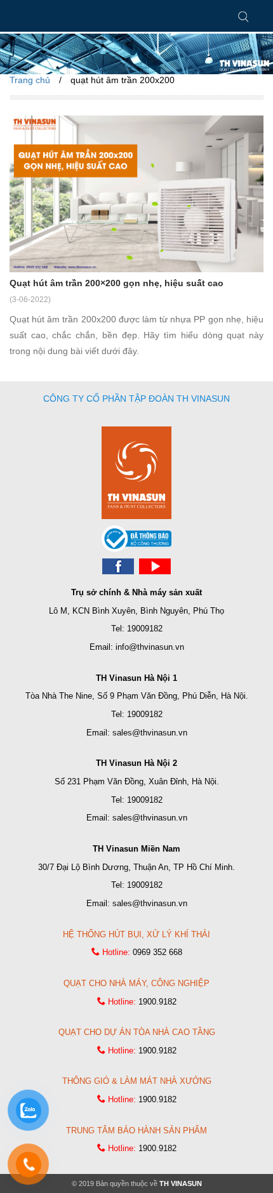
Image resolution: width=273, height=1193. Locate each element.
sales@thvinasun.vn (149, 732)
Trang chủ (30, 80)
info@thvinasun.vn (150, 647)
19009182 (145, 628)
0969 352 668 (157, 952)
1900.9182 (157, 1001)
